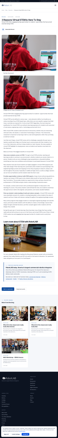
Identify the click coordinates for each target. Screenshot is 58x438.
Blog (6, 10)
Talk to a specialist (8, 289)
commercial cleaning (34, 277)
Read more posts (21, 289)
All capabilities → (5, 406)
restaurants (9, 279)
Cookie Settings (16, 434)
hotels (15, 279)
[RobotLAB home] (6, 5)
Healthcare (32, 383)
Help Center (4, 412)
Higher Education (34, 387)
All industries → (33, 389)
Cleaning (4, 395)
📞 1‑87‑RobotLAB (43, 1)
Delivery (3, 398)
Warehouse (32, 385)
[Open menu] (55, 5)
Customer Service (5, 404)
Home (3, 10)
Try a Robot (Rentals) (6, 416)
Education (10, 10)
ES (56, 1)
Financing (49, 1)
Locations (4, 421)
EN (54, 1)
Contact (32, 402)
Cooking (3, 400)
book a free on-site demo (26, 279)
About (31, 395)
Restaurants (33, 381)
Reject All (6, 434)
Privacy (3, 423)
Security (3, 402)
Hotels (31, 379)
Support (52, 1)
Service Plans (5, 414)
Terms (3, 425)
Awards (32, 398)
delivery (43, 277)
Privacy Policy (22, 431)
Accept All (25, 434)
